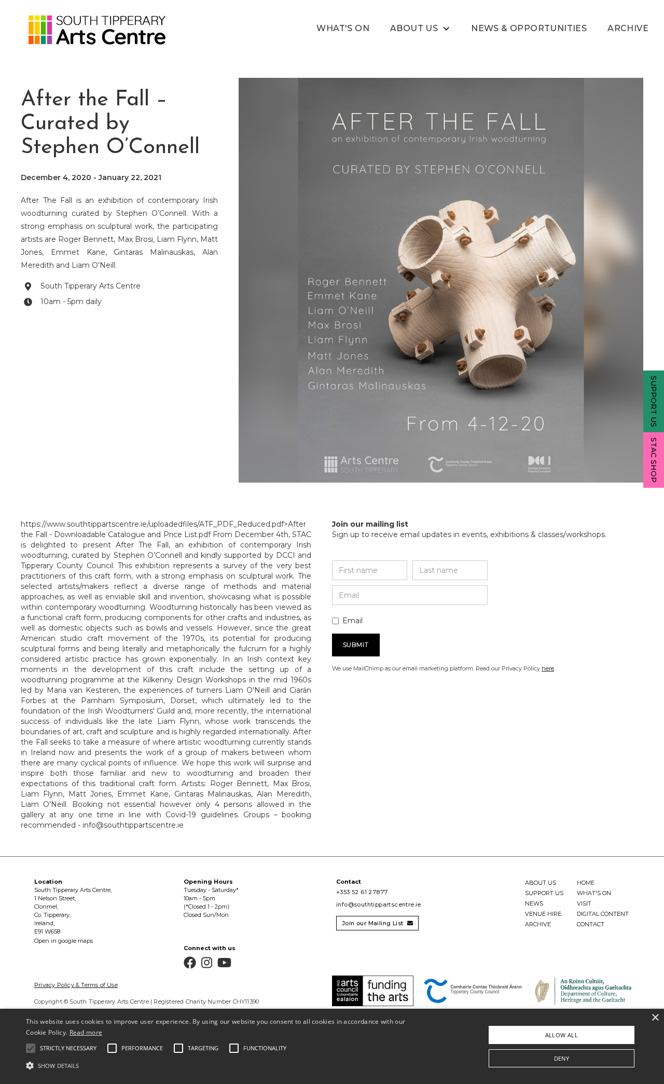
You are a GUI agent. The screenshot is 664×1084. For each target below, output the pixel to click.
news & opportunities (529, 28)
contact (590, 924)
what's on (342, 28)
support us (544, 893)
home (585, 882)
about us (540, 882)
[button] (420, 28)
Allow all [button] (561, 1035)
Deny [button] (562, 1058)
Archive (627, 28)
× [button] (655, 1018)
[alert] (332, 1046)
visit (584, 903)
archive (538, 924)
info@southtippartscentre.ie (378, 904)
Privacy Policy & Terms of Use (76, 985)
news (534, 903)
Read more (86, 1032)
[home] (85, 30)
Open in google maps (63, 940)
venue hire (543, 913)
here (548, 668)
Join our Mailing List (377, 923)
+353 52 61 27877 (362, 892)
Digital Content (603, 913)
